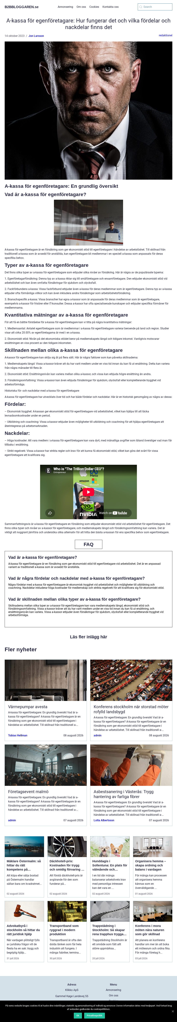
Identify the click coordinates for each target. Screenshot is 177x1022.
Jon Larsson (36, 36)
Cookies (94, 6)
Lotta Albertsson (104, 820)
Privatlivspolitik (94, 1015)
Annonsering (65, 6)
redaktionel (165, 35)
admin (97, 735)
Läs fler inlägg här (88, 636)
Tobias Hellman (17, 735)
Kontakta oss (111, 6)
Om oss (81, 6)
